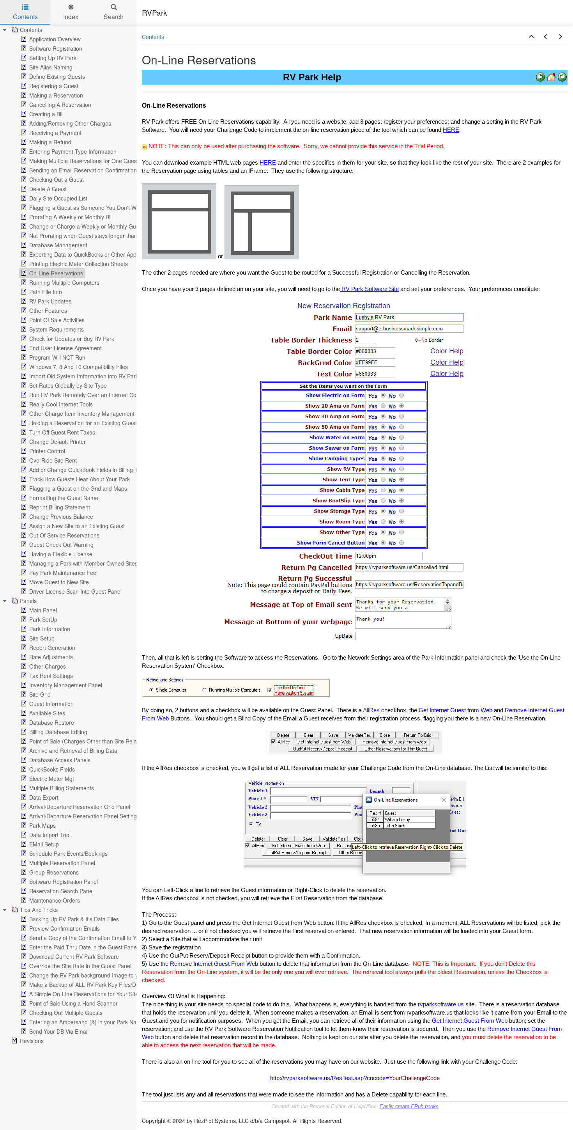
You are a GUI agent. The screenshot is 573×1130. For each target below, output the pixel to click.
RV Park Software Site (370, 289)
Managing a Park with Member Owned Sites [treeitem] (83, 563)
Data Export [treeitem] (43, 797)
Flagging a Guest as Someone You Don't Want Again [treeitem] (94, 207)
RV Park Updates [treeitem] (50, 301)
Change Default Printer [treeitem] (57, 441)
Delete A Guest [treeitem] (48, 189)
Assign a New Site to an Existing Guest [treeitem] (77, 526)
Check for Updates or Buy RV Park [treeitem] (71, 338)
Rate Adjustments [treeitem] (51, 657)
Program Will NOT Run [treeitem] (57, 357)
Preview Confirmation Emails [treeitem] (64, 928)
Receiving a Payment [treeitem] (55, 133)
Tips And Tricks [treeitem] (39, 910)
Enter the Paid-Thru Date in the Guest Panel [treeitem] (83, 947)
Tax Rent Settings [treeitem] (51, 675)
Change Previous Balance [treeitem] (61, 516)
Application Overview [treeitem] (55, 39)
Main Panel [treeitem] (43, 610)
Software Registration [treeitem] (55, 48)
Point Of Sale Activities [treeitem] (57, 320)
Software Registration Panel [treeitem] (63, 881)
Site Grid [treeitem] (40, 694)
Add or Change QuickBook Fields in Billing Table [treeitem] (88, 470)
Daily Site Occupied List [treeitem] (58, 198)
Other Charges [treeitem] (47, 666)
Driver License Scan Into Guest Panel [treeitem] (75, 591)
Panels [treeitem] (28, 601)
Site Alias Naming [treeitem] (51, 67)
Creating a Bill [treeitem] (46, 114)
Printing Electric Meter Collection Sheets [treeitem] (78, 264)
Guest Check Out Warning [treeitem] (61, 544)
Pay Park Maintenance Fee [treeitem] (62, 573)
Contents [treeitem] (31, 30)
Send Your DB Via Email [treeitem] (58, 1031)
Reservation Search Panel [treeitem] (61, 891)
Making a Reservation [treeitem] (56, 95)
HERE (451, 130)
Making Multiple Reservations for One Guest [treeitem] (83, 161)
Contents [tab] (25, 16)
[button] (531, 36)
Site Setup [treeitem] (42, 638)
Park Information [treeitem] (49, 629)
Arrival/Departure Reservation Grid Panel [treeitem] (79, 807)
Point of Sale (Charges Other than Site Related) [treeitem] (88, 741)
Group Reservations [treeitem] (54, 872)
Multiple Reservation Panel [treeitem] (62, 863)
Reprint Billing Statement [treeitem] (59, 507)
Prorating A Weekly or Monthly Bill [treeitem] (71, 217)
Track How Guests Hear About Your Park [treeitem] (79, 479)
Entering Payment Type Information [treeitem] (73, 151)
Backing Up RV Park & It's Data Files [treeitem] (74, 919)
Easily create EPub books (409, 1106)
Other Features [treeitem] (48, 310)
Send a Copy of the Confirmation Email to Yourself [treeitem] (91, 938)
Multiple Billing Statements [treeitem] (61, 788)
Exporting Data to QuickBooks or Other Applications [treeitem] (92, 254)
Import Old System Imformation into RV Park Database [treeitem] (96, 376)
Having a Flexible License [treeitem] (60, 554)
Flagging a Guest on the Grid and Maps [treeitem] (78, 488)
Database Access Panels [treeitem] (59, 760)
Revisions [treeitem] (32, 1041)
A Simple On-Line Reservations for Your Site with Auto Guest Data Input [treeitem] (117, 994)
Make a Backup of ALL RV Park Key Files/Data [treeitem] (86, 984)
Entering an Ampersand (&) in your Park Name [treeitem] (86, 1022)
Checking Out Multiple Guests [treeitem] (66, 1012)
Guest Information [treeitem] (51, 704)
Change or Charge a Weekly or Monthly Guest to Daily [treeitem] (96, 226)
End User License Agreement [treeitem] (65, 348)
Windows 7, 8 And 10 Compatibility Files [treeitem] (78, 367)
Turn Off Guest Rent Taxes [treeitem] (62, 432)
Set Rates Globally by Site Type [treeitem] (68, 385)
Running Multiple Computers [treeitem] (64, 282)
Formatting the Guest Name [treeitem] (63, 498)
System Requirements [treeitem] (56, 329)
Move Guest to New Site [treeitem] (59, 582)
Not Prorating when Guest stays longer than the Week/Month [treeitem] (104, 235)
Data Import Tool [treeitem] (50, 835)
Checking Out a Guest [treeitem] (56, 179)
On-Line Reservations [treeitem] (56, 273)
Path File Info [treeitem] (45, 292)
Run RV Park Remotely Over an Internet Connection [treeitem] (93, 395)
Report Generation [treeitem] (52, 647)
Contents (153, 37)
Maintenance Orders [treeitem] (54, 900)
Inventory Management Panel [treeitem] (65, 685)
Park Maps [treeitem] (42, 825)
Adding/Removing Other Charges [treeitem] (70, 123)
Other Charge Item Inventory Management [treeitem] (81, 413)
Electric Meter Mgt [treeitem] (51, 778)
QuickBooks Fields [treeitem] (52, 769)
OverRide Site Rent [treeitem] (53, 460)
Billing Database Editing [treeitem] (58, 732)
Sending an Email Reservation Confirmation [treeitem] (83, 170)
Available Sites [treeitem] (47, 713)
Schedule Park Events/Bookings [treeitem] (68, 853)
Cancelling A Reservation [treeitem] (60, 104)
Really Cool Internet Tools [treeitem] (61, 404)
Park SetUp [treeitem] (43, 619)
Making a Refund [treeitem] (50, 142)
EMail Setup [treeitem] (44, 844)
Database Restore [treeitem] (51, 722)
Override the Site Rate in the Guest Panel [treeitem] (80, 966)
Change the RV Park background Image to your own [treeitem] (93, 975)
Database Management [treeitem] (58, 245)
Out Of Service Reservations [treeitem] (64, 535)
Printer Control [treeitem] (47, 451)
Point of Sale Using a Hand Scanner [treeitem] (73, 1003)
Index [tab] (70, 16)
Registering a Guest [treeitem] (53, 86)
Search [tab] (114, 16)
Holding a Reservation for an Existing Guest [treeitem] (83, 423)
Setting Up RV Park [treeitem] (52, 58)
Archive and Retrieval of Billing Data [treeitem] (73, 750)
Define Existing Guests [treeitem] (57, 76)
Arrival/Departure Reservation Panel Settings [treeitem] (84, 816)
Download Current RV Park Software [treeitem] (74, 956)
